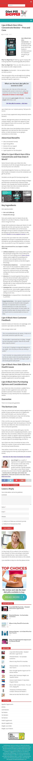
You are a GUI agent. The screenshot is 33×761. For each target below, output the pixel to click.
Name (3, 507)
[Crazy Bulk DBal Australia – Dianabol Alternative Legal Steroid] (5, 608)
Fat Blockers (5, 715)
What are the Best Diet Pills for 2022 (19, 694)
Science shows (25, 255)
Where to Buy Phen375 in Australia (19, 623)
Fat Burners (5, 718)
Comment (4, 495)
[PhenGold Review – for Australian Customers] (5, 616)
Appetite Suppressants (7, 704)
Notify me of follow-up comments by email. (15, 521)
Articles (3, 707)
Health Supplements (7, 720)
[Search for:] (16, 5)
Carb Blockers (5, 709)
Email (3, 512)
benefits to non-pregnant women (16, 234)
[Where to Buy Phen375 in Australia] (5, 625)
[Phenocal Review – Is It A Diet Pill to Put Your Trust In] (5, 633)
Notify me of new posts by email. (12, 524)
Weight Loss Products (7, 728)
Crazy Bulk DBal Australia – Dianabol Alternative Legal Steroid (19, 607)
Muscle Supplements (7, 723)
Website (4, 516)
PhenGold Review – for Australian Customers (18, 616)
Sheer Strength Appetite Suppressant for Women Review (20, 640)
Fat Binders (5, 712)
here (28, 560)
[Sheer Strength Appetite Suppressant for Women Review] (5, 641)
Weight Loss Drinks (7, 726)
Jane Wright (5, 34)
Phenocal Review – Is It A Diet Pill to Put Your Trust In (20, 632)
